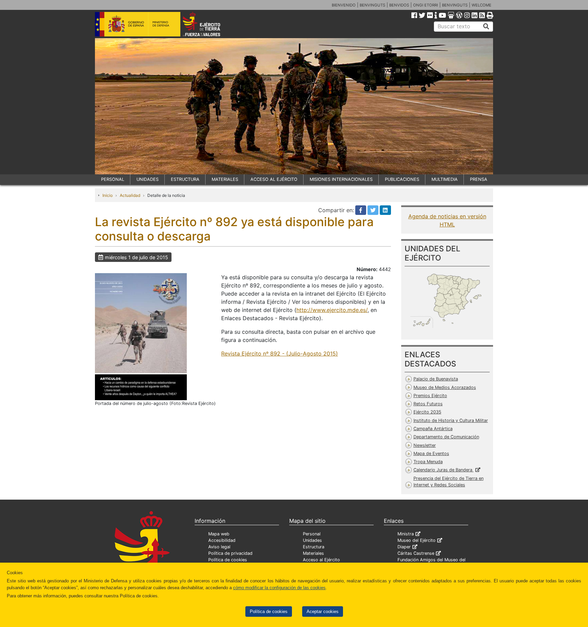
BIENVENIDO (344, 5)
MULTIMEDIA (444, 179)
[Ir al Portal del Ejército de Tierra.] (209, 23)
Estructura (313, 546)
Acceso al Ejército (321, 559)
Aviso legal (219, 546)
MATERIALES (225, 179)
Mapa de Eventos (431, 453)
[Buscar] (486, 26)
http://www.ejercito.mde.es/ (332, 310)
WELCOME (481, 5)
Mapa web (218, 533)
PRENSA (478, 179)
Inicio (107, 195)
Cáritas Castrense (415, 553)
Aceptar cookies (323, 611)
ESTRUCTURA (185, 179)
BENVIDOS (399, 5)
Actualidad (130, 195)
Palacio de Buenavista (435, 378)
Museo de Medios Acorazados (444, 387)
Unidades (312, 540)
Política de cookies (269, 611)
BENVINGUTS (372, 5)
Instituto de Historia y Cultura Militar (450, 420)
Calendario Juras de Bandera (443, 469)
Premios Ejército (430, 395)
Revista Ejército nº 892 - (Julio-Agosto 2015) (279, 353)
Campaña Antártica (433, 428)
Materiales (313, 553)
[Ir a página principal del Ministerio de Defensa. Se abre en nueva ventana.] (137, 23)
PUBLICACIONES (402, 179)
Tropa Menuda (428, 461)
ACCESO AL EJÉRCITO (273, 179)
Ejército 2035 (427, 411)
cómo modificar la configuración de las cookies (279, 587)
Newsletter (424, 445)
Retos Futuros (428, 403)
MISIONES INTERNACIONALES (341, 179)
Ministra (405, 533)
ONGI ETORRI (425, 5)
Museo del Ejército (416, 540)
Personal (312, 533)
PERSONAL (112, 179)
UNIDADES (147, 179)
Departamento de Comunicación (446, 436)
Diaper (404, 546)
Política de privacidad (230, 553)
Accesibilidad (221, 540)
